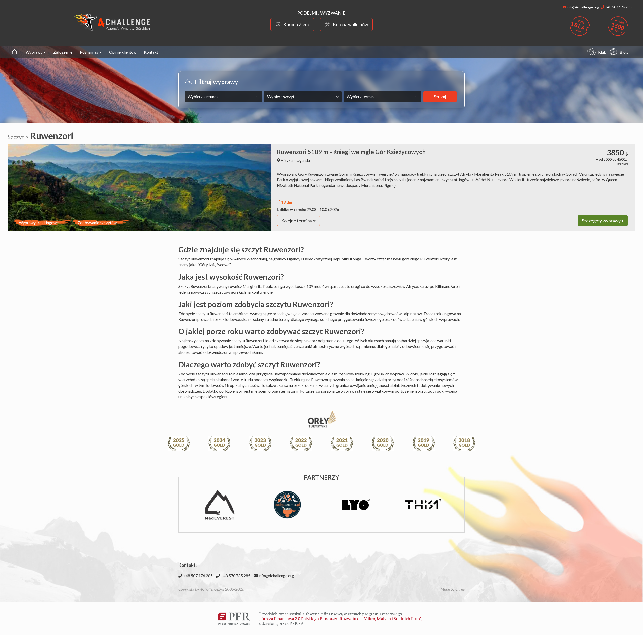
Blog (624, 52)
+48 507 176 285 (197, 575)
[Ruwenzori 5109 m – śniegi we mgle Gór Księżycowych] (139, 187)
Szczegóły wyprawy (601, 220)
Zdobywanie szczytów (97, 222)
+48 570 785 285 (235, 575)
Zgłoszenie (62, 52)
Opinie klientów (122, 52)
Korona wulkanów (350, 24)
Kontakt (151, 52)
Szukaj (440, 96)
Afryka (287, 160)
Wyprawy (34, 52)
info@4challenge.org (276, 575)
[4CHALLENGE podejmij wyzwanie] (112, 21)
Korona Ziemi (296, 24)
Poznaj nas (89, 52)
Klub (602, 52)
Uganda (303, 160)
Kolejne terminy (297, 220)
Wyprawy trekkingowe (39, 222)
